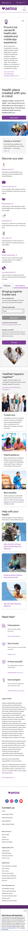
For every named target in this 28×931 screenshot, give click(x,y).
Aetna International (7, 817)
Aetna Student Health (8, 824)
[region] (14, 920)
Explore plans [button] (14, 117)
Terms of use (5, 858)
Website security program (9, 900)
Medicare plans (7, 169)
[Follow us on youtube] (21, 801)
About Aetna (5, 834)
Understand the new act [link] (14, 672)
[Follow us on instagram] (11, 801)
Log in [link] (5, 151)
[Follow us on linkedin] (16, 801)
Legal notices (5, 850)
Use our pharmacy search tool (10, 324)
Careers (4, 837)
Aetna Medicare (6, 821)
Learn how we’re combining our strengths (11, 388)
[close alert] (23, 21)
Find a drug (5, 871)
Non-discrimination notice (9, 896)
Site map (4, 880)
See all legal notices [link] (7, 777)
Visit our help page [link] (13, 636)
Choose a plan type (8, 307)
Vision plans (6, 238)
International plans (8, 272)
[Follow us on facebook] (7, 801)
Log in (21, 2)
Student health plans (8, 255)
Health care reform (7, 893)
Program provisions (7, 855)
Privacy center (6, 898)
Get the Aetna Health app (9, 875)
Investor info (5, 839)
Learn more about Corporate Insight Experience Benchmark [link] (10, 74)
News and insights (7, 842)
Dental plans (6, 221)
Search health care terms (9, 878)
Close (25, 910)
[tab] (7, 285)
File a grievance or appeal (9, 866)
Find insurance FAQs (8, 873)
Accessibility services (8, 888)
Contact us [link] (11, 654)
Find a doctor (5, 868)
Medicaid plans (7, 204)
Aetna (3, 811)
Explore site (5, 2)
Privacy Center (11, 927)
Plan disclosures (6, 853)
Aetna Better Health (7, 814)
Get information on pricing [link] (15, 690)
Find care (14, 342)
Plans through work (8, 186)
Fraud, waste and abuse (9, 891)
